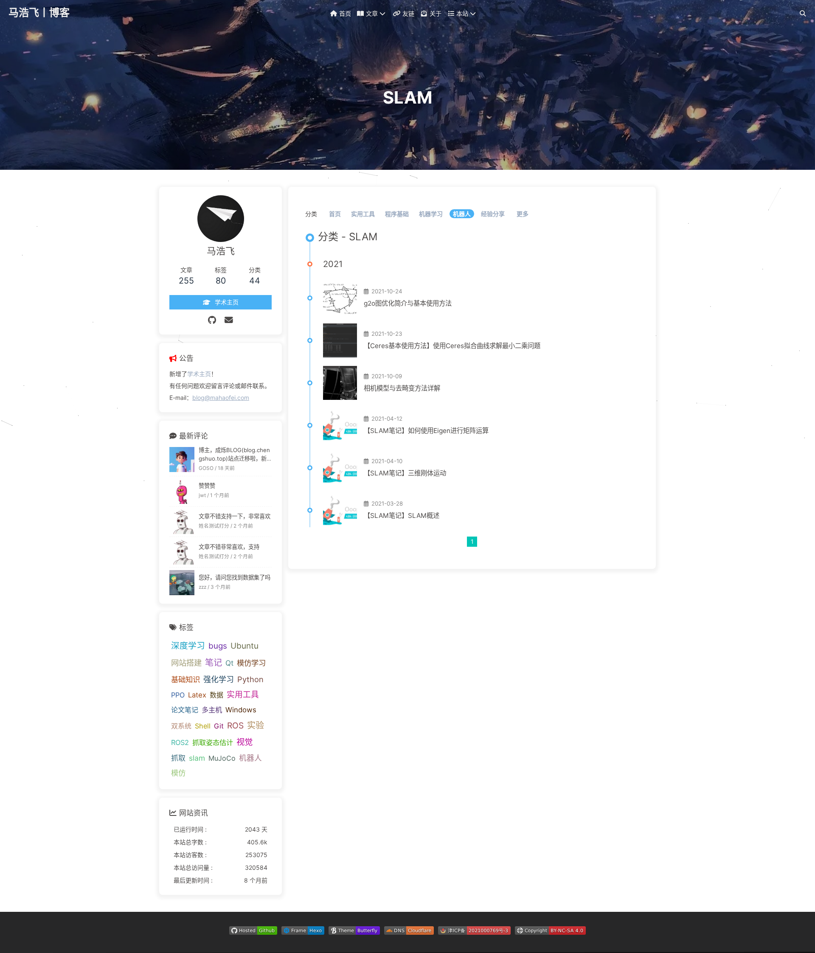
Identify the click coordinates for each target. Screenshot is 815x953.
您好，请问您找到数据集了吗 (234, 577)
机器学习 (431, 213)
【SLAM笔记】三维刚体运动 (405, 473)
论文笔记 (184, 710)
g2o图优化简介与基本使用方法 (408, 303)
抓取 (178, 758)
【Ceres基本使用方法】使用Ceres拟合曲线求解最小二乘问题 (452, 346)
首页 (335, 213)
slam (197, 757)
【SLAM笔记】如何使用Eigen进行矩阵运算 (426, 431)
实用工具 (363, 213)
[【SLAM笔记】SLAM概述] (340, 510)
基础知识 (185, 679)
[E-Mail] (229, 320)
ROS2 (180, 742)
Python (250, 679)
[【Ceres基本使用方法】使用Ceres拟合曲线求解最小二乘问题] (340, 340)
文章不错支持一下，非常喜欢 (234, 516)
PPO (178, 695)
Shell (203, 726)
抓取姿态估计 (212, 742)
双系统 (181, 726)
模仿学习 (251, 662)
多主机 (212, 710)
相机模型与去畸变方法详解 (402, 388)
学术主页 (199, 373)
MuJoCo (222, 758)
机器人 (462, 213)
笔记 (213, 662)
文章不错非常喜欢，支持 (229, 546)
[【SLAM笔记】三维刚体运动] (340, 468)
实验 (255, 725)
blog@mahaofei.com (220, 397)
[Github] (212, 320)
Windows (240, 710)
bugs (217, 646)
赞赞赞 (207, 485)
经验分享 (493, 213)
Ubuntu (244, 646)
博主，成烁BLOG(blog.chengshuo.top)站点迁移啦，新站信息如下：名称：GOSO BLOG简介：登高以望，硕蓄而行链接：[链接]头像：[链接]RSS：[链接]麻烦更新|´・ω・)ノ (235, 455)
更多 (522, 213)
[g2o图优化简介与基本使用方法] (340, 298)
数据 (216, 695)
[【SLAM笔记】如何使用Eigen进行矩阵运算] (340, 425)
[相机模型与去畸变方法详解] (340, 383)
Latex (197, 695)
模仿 (178, 772)
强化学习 (218, 679)
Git (219, 726)
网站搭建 (186, 662)
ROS (235, 725)
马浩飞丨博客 (39, 12)
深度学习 (188, 646)
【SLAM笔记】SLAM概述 (401, 516)
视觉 (244, 742)
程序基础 (397, 213)
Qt (229, 662)
